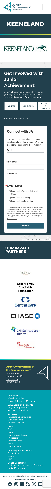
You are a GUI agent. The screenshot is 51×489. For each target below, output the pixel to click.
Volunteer (28, 106)
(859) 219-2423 (13, 382)
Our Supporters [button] (15, 420)
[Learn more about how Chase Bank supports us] (25, 317)
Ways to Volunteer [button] (16, 398)
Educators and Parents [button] (20, 405)
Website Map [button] (20, 479)
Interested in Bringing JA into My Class (24, 192)
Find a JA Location (16, 468)
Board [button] (11, 432)
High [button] (10, 459)
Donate (11, 106)
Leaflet (24, 240)
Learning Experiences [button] (20, 451)
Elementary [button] (13, 453)
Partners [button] (12, 414)
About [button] (11, 427)
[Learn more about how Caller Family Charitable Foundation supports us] (25, 289)
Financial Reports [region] (16, 423)
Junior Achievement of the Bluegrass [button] (25, 465)
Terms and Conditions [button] (12, 476)
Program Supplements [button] (19, 407)
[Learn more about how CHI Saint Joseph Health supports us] (25, 332)
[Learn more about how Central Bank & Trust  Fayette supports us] (25, 303)
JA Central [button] (32, 479)
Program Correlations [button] (18, 410)
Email (9, 150)
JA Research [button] (13, 438)
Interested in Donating (20, 197)
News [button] (10, 444)
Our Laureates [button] (15, 446)
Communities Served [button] (18, 435)
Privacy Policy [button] (29, 476)
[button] (10, 484)
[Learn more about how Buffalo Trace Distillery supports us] (25, 274)
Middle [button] (11, 456)
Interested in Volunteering (22, 201)
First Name (12, 162)
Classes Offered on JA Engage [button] (22, 401)
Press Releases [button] (15, 441)
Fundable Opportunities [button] (19, 417)
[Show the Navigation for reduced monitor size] (45, 7)
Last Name (12, 173)
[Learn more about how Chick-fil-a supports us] (25, 346)
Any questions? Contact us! (16, 118)
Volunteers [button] (14, 395)
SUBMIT (25, 225)
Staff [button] (10, 429)
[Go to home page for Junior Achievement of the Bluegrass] (17, 7)
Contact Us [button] (12, 379)
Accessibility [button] (42, 476)
